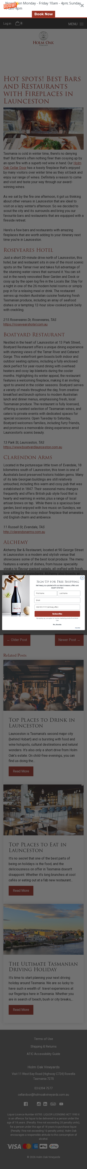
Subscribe (57, 613)
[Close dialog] (82, 578)
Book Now (43, 14)
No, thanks (57, 624)
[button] (43, 9)
